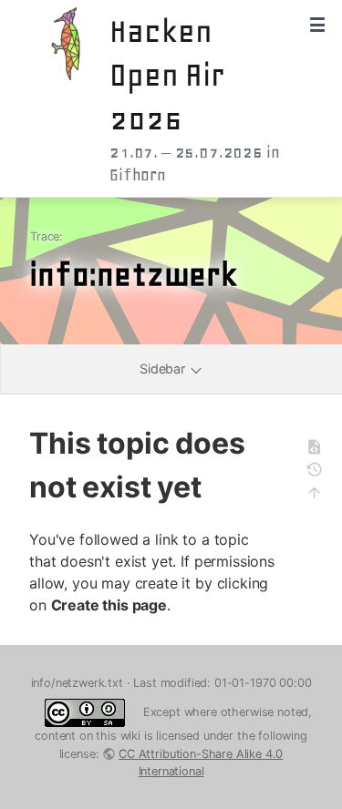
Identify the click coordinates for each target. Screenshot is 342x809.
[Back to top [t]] (320, 495)
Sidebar (164, 368)
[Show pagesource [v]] (320, 449)
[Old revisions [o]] (320, 472)
